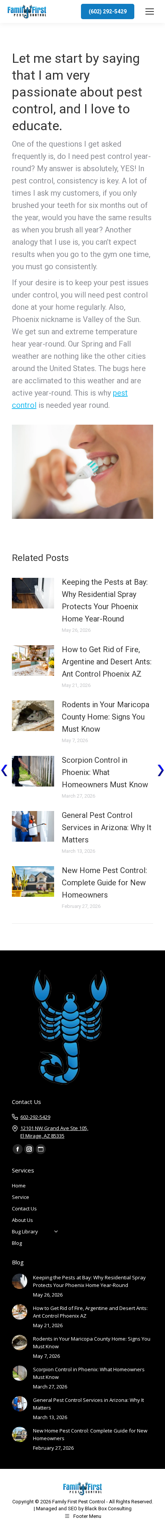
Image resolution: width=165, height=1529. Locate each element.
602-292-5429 (35, 1117)
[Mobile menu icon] (149, 11)
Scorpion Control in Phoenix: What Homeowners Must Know (105, 772)
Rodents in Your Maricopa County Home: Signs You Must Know (105, 717)
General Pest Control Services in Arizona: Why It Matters (107, 827)
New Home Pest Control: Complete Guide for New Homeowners (104, 882)
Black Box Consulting (108, 1508)
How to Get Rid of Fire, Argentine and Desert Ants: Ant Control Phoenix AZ (107, 662)
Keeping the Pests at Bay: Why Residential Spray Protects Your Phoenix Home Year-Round (105, 600)
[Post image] (33, 593)
